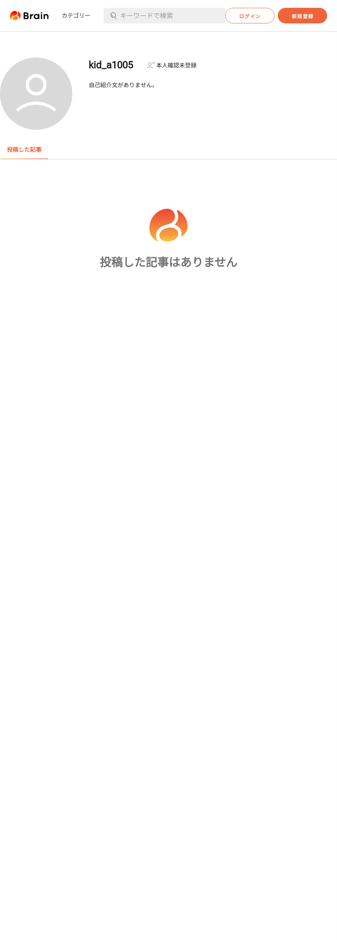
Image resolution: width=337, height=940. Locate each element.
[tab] (24, 149)
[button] (29, 15)
